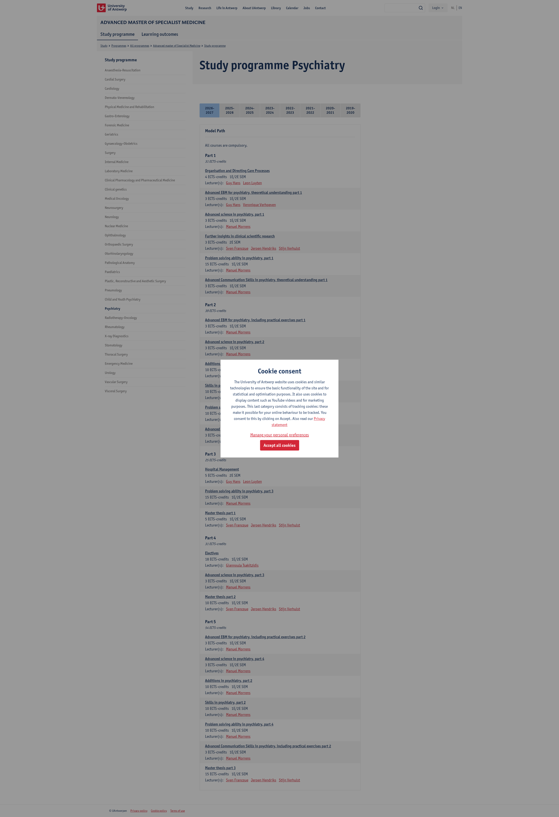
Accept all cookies (280, 445)
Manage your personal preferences (279, 434)
